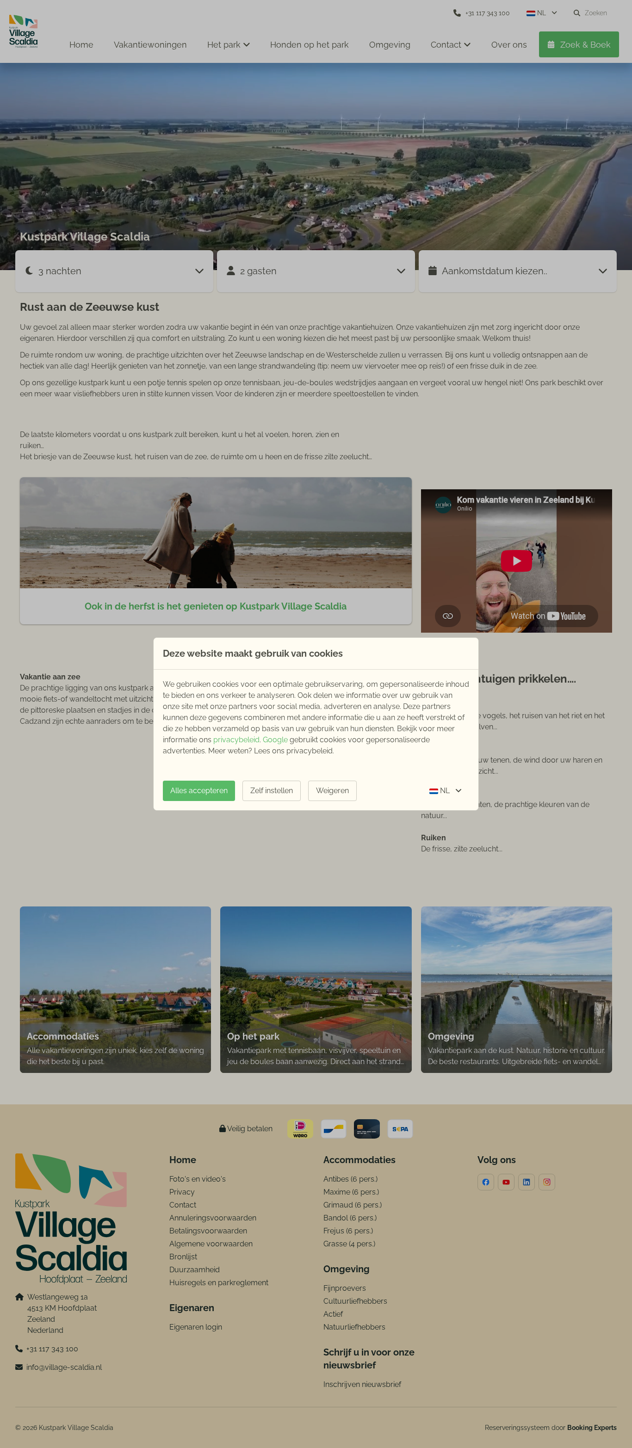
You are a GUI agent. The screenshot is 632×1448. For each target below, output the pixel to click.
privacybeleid (236, 739)
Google (275, 739)
